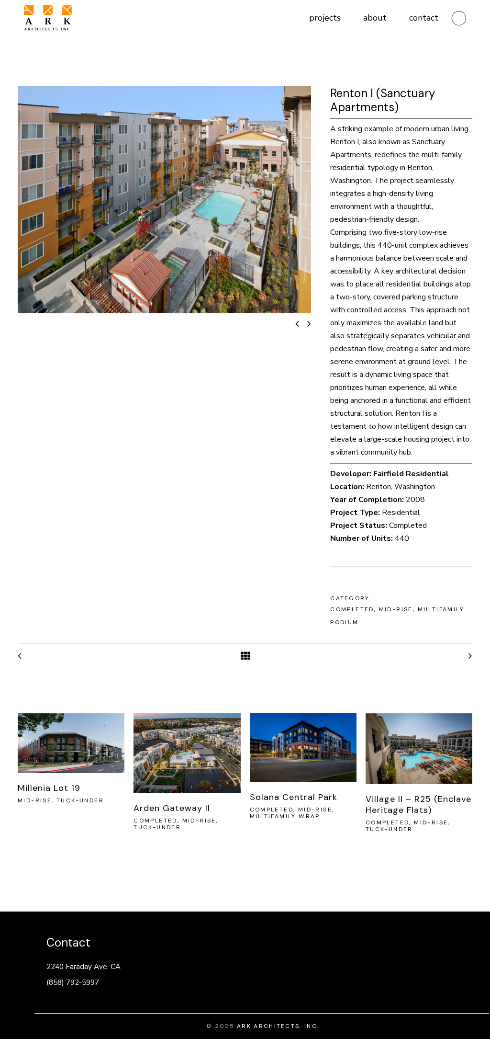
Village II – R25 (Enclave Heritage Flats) (418, 804)
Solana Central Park (293, 797)
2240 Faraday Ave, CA (83, 966)
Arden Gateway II (172, 808)
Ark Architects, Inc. (278, 1026)
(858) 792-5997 (72, 982)
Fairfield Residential (411, 473)
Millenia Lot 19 (49, 788)
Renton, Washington (400, 486)
